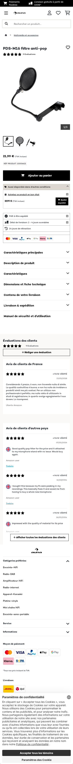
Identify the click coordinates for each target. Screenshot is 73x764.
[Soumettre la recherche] (6, 24)
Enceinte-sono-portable (16, 614)
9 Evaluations (29, 54)
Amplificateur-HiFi (13, 580)
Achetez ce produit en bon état (23, 194)
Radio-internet (11, 587)
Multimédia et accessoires (26, 35)
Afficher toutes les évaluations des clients (41, 537)
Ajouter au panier (39, 175)
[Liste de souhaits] (58, 13)
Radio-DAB (9, 574)
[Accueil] (9, 35)
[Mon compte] (49, 13)
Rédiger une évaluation (37, 352)
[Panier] (67, 13)
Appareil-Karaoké (12, 594)
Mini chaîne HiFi (11, 607)
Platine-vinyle (10, 600)
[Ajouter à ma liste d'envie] (68, 47)
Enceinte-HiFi (10, 567)
